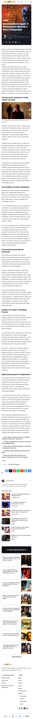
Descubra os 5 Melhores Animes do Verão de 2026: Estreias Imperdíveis (11, 584)
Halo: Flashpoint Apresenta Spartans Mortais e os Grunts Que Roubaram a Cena (10, 571)
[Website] (30, 481)
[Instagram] (27, 708)
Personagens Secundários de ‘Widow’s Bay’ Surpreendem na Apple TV (19, 520)
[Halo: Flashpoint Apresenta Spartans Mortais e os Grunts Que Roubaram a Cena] (26, 573)
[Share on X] (9, 42)
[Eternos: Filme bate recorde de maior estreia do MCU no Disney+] (26, 598)
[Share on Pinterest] (14, 470)
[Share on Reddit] (22, 470)
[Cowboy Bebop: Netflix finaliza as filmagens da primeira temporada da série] (26, 648)
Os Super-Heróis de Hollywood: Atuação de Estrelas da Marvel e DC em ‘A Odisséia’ (11, 610)
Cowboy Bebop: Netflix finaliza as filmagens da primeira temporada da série (11, 646)
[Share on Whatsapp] (18, 470)
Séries (13, 524)
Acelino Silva (12, 35)
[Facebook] (19, 708)
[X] (21, 708)
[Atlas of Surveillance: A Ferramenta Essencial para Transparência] (6, 513)
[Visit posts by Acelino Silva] (5, 37)
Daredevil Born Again (14, 464)
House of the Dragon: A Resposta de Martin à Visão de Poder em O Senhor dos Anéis (11, 558)
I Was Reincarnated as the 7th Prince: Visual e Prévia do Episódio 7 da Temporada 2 (10, 622)
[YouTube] (24, 708)
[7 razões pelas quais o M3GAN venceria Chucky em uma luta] (26, 636)
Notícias (6, 20)
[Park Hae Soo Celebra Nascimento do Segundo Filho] (6, 496)
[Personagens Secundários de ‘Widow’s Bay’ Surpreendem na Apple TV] (6, 521)
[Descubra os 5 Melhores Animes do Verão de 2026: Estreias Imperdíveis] (26, 585)
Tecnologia (14, 506)
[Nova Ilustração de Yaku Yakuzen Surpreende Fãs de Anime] (6, 529)
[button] (19, 1)
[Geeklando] (10, 1)
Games (13, 539)
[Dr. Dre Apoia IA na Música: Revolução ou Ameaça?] (6, 505)
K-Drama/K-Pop (15, 497)
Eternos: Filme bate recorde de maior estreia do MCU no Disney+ (11, 597)
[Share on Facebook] (6, 42)
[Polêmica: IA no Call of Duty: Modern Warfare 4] (6, 538)
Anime (12, 531)
